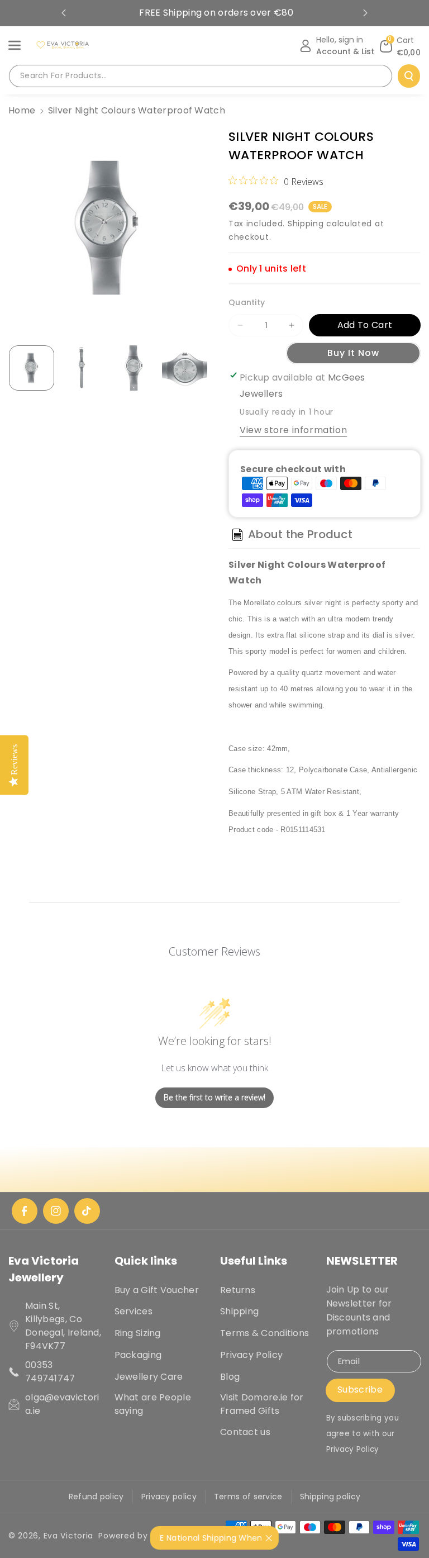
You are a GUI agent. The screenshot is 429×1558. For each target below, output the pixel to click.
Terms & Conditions (264, 1333)
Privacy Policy (251, 1354)
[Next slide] (365, 13)
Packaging (138, 1354)
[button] (20, 45)
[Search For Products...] (409, 76)
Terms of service (248, 1496)
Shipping (306, 223)
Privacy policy (169, 1496)
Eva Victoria (68, 1535)
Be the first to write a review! (214, 1097)
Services (133, 1311)
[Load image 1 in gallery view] (31, 368)
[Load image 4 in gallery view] (184, 368)
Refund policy (96, 1496)
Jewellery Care (149, 1376)
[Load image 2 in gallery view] (82, 368)
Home (21, 110)
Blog (230, 1376)
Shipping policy (330, 1496)
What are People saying (153, 1404)
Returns (237, 1290)
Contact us (245, 1432)
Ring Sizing (138, 1333)
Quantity (246, 302)
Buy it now (353, 352)
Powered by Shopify (140, 1535)
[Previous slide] (64, 13)
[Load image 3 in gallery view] (133, 368)
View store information (293, 430)
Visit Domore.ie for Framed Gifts (262, 1404)
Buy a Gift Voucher (157, 1290)
